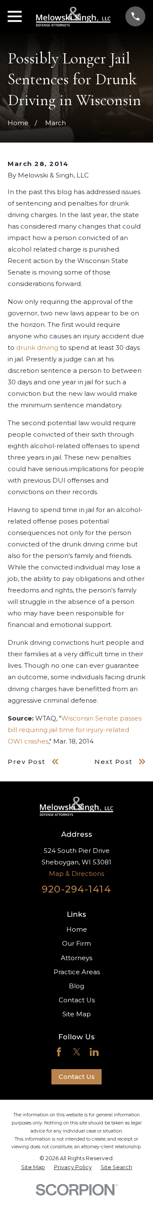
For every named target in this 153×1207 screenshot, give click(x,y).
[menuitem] (33, 1167)
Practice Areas (77, 972)
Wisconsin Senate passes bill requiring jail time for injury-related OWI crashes (75, 729)
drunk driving (37, 347)
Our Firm (76, 943)
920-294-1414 (76, 889)
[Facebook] (58, 1051)
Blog (76, 986)
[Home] (73, 16)
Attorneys (76, 958)
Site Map (76, 1014)
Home (76, 929)
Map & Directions (76, 873)
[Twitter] (76, 1051)
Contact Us (77, 1000)
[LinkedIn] (94, 1051)
